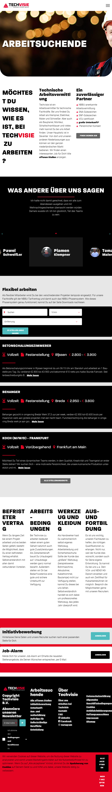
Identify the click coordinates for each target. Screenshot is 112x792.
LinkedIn (65, 718)
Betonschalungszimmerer (26, 346)
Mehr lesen (33, 375)
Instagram (66, 725)
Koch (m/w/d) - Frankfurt (25, 438)
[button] (1, 233)
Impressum (92, 718)
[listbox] (65, 312)
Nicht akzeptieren (102, 781)
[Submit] (22, 722)
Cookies (90, 707)
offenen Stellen (47, 157)
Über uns (63, 700)
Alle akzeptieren (102, 763)
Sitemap (90, 722)
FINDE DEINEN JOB (88, 136)
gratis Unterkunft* (89, 122)
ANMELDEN (100, 636)
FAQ (60, 714)
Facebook (66, 721)
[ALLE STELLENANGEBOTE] (56, 484)
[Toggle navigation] (108, 5)
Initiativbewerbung (40, 704)
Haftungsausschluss (97, 714)
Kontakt (62, 711)
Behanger (11, 392)
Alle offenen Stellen (41, 700)
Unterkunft (36, 708)
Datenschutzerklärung (98, 696)
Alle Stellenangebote (56, 481)
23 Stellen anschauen (15, 331)
